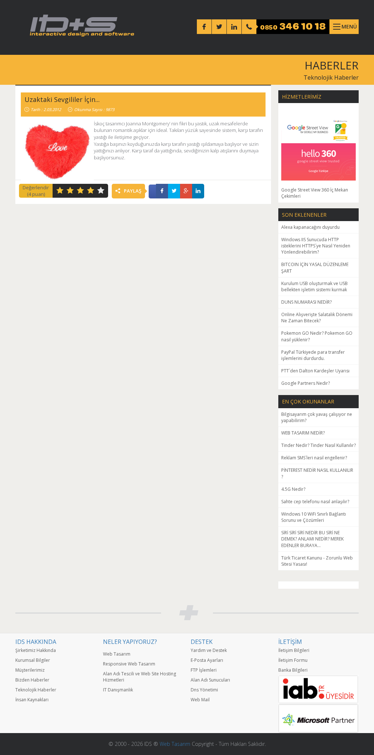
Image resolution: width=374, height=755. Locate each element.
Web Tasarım (116, 654)
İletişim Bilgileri (293, 650)
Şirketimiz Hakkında (35, 650)
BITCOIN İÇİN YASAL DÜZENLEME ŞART (314, 267)
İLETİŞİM (290, 642)
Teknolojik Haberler (331, 77)
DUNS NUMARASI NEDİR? (306, 302)
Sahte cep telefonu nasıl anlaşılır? (315, 501)
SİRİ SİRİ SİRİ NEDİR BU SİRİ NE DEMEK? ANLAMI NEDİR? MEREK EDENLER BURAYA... (312, 539)
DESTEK (202, 642)
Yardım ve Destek (209, 650)
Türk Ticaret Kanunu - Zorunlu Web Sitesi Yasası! (317, 561)
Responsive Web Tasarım (129, 664)
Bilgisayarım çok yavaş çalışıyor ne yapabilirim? (316, 417)
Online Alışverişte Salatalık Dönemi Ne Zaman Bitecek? (316, 317)
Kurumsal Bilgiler (32, 660)
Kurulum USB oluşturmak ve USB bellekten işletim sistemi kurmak (314, 286)
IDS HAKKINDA (35, 642)
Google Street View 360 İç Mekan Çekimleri (314, 193)
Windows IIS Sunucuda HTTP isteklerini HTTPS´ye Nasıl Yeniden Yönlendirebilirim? (315, 245)
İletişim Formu (293, 660)
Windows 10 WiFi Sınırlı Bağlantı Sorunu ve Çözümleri (313, 517)
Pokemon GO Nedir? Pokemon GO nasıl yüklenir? (316, 336)
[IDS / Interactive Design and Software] (82, 26)
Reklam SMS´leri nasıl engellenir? (314, 458)
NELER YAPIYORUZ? (130, 642)
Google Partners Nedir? (305, 383)
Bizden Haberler (32, 680)
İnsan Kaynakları (32, 700)
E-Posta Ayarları (207, 660)
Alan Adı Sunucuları (210, 680)
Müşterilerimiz (30, 670)
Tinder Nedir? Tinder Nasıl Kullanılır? (318, 445)
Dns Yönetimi (204, 690)
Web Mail (200, 700)
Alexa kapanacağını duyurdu (310, 227)
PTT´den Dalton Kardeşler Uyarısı (315, 371)
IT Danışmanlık (118, 690)
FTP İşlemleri (204, 670)
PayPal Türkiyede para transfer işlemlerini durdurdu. (313, 355)
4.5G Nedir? (293, 489)
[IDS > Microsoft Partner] (318, 718)
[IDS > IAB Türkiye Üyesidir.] (318, 689)
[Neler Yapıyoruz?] (143, 647)
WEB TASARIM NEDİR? (303, 433)
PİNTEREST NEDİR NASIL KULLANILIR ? (317, 473)
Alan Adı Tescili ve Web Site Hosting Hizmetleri (139, 677)
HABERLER (332, 65)
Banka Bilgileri (293, 670)
